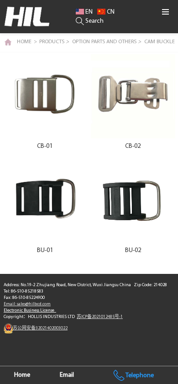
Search (94, 21)
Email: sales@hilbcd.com (27, 304)
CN (110, 12)
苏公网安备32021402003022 (40, 328)
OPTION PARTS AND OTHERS (106, 42)
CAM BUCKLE (159, 42)
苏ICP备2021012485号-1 (100, 316)
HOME (24, 42)
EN (88, 12)
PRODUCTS (54, 42)
